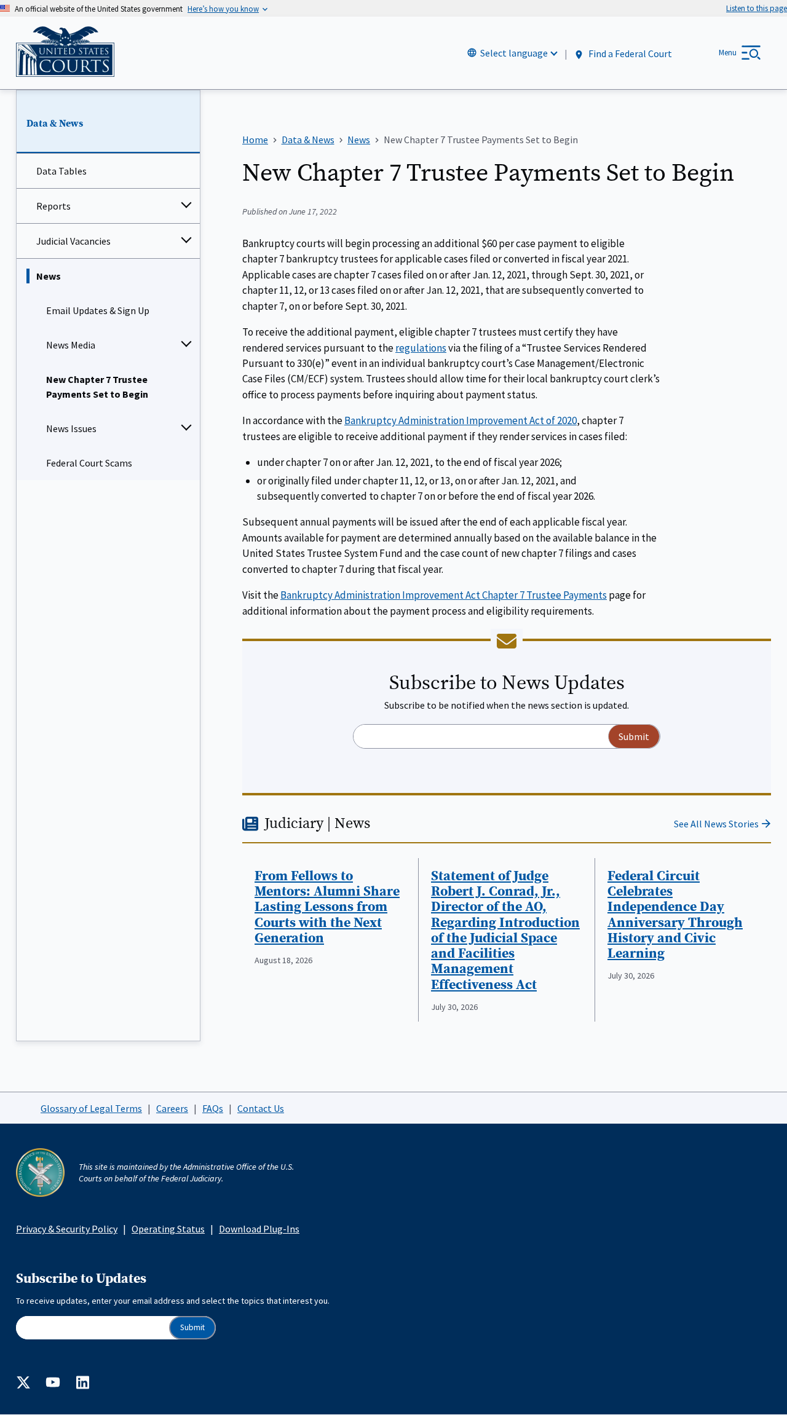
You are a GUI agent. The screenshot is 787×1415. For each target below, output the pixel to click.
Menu (728, 52)
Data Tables (61, 171)
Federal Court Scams (89, 463)
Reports (53, 206)
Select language (514, 53)
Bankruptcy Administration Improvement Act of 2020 (460, 420)
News (48, 276)
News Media (70, 345)
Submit (192, 1327)
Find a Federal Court (629, 53)
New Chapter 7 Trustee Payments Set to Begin (97, 386)
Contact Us (260, 1108)
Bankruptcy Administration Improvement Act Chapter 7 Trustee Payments (443, 595)
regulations (420, 348)
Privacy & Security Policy (66, 1229)
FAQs (212, 1108)
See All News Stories (716, 823)
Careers (172, 1108)
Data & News (54, 123)
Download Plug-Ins (259, 1229)
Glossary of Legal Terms (91, 1108)
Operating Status (168, 1229)
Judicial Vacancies (73, 241)
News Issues (71, 428)
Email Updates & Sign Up (97, 310)
